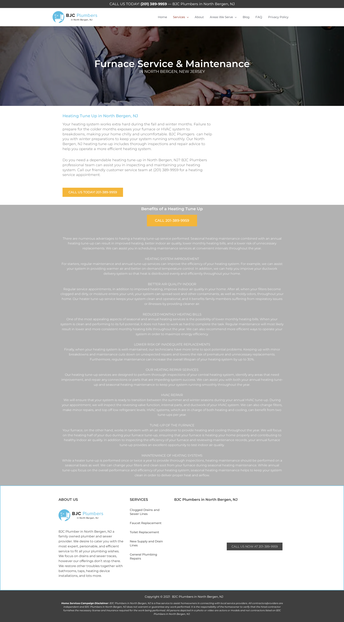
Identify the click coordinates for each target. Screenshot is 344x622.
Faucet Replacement (145, 523)
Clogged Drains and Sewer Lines (144, 512)
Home (162, 17)
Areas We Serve (221, 17)
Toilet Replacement (144, 532)
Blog (246, 17)
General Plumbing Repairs (143, 556)
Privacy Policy (278, 17)
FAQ (258, 17)
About (199, 17)
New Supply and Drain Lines (146, 543)
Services (179, 17)
